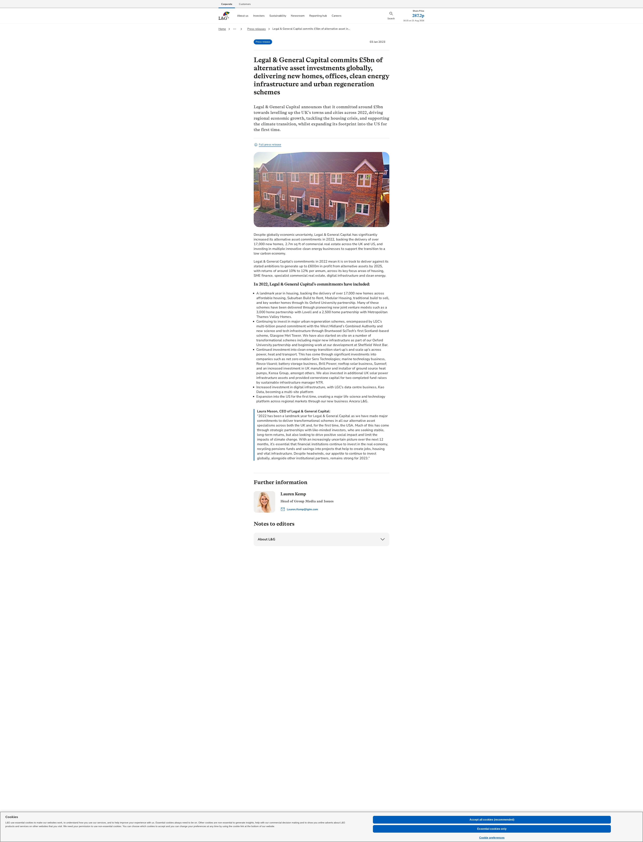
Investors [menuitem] (259, 16)
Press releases (256, 29)
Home (222, 29)
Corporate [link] (226, 4)
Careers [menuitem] (336, 16)
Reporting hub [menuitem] (318, 16)
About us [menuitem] (242, 16)
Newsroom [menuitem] (298, 16)
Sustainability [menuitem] (277, 16)
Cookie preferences (492, 837)
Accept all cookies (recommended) (492, 819)
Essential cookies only (492, 828)
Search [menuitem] (391, 18)
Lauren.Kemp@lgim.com (302, 509)
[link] (227, 4)
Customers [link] (245, 4)
